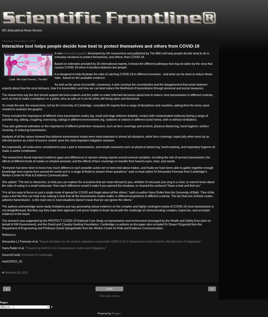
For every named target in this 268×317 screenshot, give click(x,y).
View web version (109, 295)
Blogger (116, 313)
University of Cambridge (37, 254)
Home (109, 289)
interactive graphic (75, 53)
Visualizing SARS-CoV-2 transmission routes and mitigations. (66, 248)
